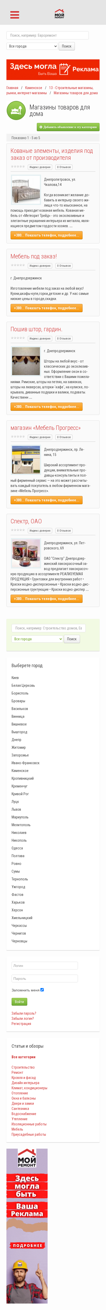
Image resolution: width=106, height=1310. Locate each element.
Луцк (15, 802)
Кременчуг (20, 786)
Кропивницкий (23, 778)
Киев (15, 678)
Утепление (20, 1119)
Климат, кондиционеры (29, 1088)
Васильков (20, 709)
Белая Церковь (23, 685)
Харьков (18, 902)
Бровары (18, 701)
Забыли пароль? (24, 1013)
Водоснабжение (24, 1114)
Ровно (16, 864)
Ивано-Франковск (26, 763)
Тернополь (20, 879)
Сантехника (20, 1109)
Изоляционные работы (29, 1124)
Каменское (33, 88)
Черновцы (19, 941)
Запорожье (20, 755)
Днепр (16, 740)
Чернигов (19, 933)
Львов (16, 809)
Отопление (20, 1093)
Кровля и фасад (24, 1078)
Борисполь (20, 693)
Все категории (24, 1057)
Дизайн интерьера (25, 1083)
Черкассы (19, 926)
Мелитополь (21, 825)
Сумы (16, 871)
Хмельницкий (22, 918)
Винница (18, 716)
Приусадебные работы (29, 1134)
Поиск (67, 46)
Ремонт (17, 1072)
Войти (19, 1002)
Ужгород (18, 887)
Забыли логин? (23, 1018)
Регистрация (21, 1024)
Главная (12, 88)
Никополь (19, 840)
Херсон (17, 910)
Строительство (23, 1067)
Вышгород (19, 732)
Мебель (17, 1129)
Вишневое (19, 724)
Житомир (19, 747)
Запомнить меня (26, 990)
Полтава (18, 856)
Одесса (17, 848)
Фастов (17, 895)
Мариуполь (20, 817)
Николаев (19, 833)
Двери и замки (23, 1103)
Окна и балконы (24, 1098)
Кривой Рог (20, 794)
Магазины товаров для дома (76, 93)
